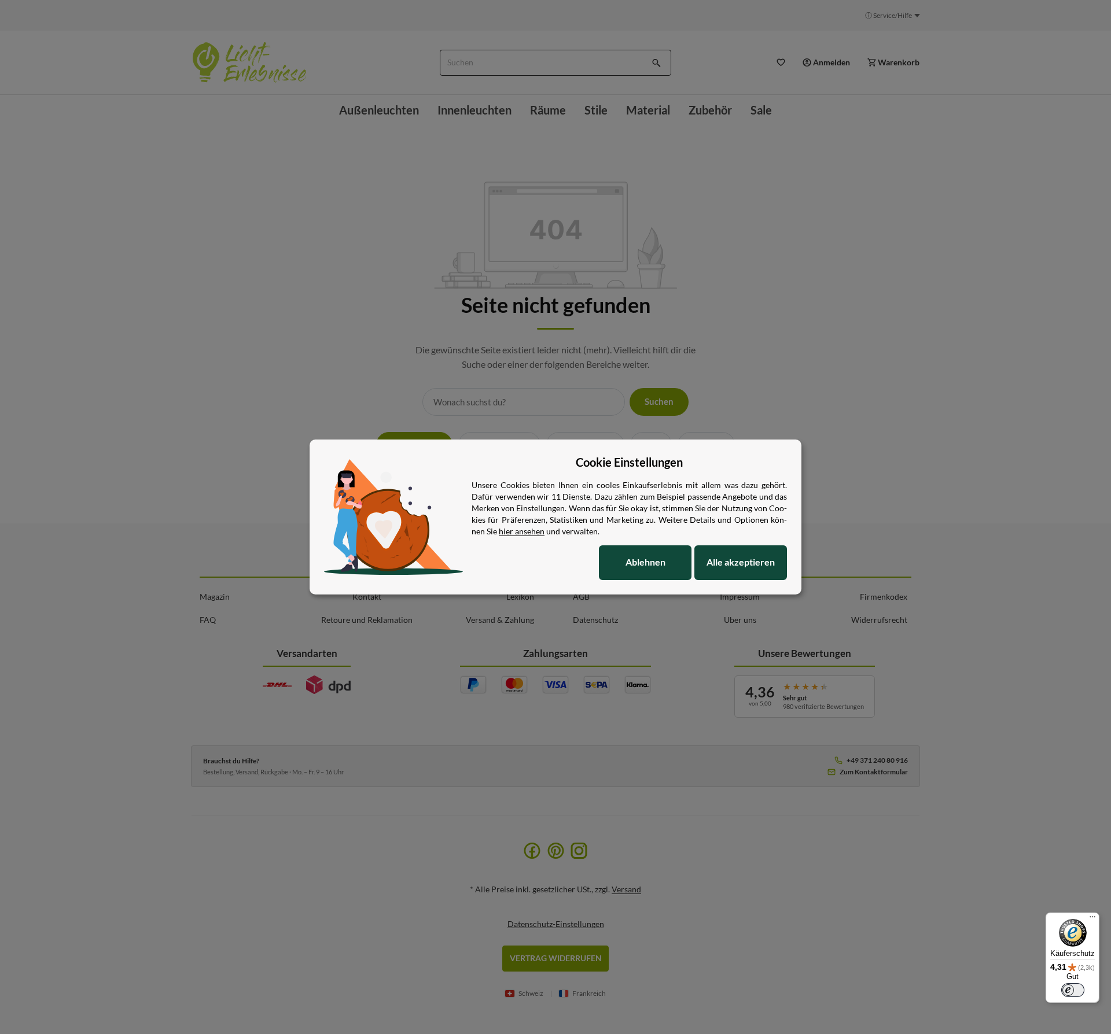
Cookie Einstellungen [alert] (629, 462)
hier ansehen (522, 531)
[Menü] (1092, 919)
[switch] (1072, 990)
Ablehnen (645, 561)
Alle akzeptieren (741, 561)
